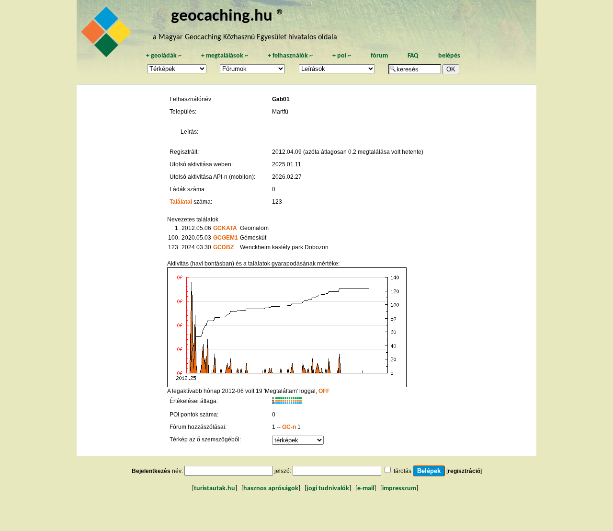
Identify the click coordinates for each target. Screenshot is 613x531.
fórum (379, 56)
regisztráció (464, 471)
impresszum (399, 488)
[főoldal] (107, 34)
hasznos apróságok (270, 488)
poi (341, 56)
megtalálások (224, 56)
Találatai (181, 201)
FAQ (413, 56)
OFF (323, 391)
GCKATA (225, 228)
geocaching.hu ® (228, 16)
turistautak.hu (214, 488)
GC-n (289, 427)
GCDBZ (223, 247)
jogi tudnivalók (327, 488)
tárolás (402, 471)
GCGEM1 (225, 237)
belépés (449, 56)
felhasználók (290, 56)
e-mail (365, 488)
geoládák (164, 56)
